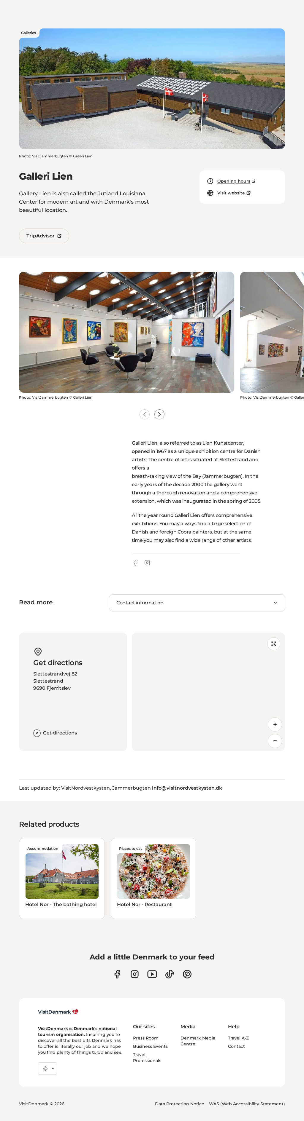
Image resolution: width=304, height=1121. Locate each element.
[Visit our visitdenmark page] (152, 974)
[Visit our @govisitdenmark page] (169, 974)
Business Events (150, 1046)
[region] (208, 692)
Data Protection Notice (179, 1103)
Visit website (231, 193)
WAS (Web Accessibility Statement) (247, 1103)
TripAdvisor (40, 236)
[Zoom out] (275, 741)
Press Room (146, 1038)
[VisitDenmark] (58, 1012)
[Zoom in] (275, 724)
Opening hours (233, 181)
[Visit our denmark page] (117, 974)
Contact (236, 1046)
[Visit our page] (134, 974)
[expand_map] (273, 643)
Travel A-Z (238, 1038)
